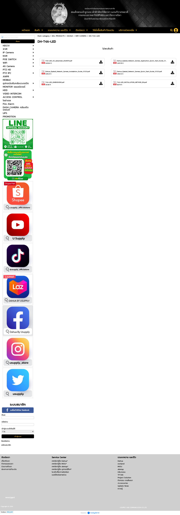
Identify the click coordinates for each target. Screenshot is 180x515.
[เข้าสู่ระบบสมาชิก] (176, 30)
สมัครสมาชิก (6, 445)
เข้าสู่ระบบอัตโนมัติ (8, 428)
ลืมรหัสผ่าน (5, 441)
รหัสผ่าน (5, 421)
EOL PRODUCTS (58, 36)
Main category (44, 36)
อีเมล (3, 415)
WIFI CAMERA (81, 36)
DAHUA (70, 36)
